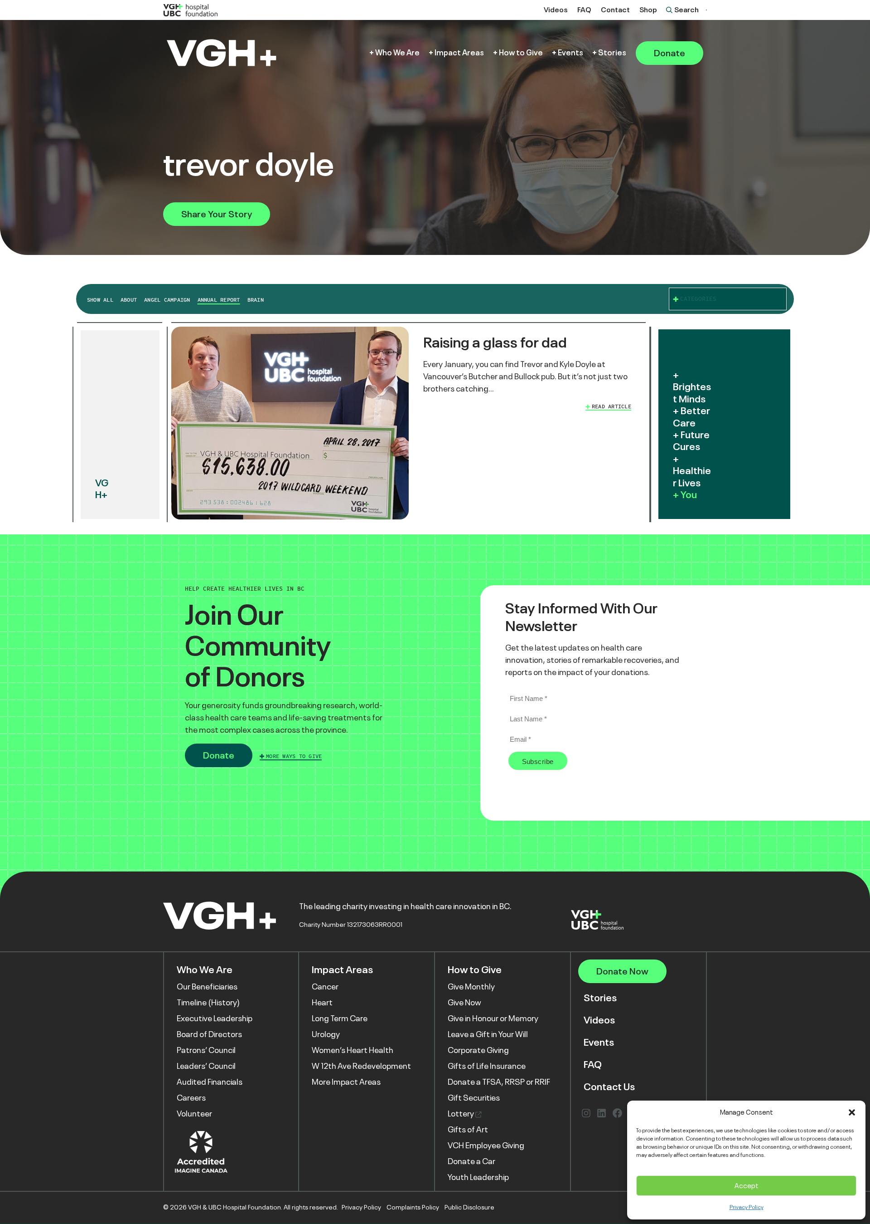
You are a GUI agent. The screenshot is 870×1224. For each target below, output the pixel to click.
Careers (191, 1097)
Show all (100, 300)
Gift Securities (474, 1097)
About (129, 300)
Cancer (325, 986)
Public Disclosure (469, 1207)
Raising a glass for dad (495, 342)
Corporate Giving (478, 1050)
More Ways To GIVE (294, 756)
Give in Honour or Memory (493, 1018)
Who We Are (397, 53)
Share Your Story (216, 214)
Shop (648, 10)
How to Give (521, 53)
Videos (556, 10)
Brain (255, 300)
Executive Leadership (214, 1018)
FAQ (584, 10)
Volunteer (194, 1113)
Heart (322, 1002)
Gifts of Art (468, 1129)
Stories (612, 53)
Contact (615, 10)
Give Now (464, 1002)
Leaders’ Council (206, 1066)
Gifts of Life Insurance (487, 1066)
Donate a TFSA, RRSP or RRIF (499, 1082)
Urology (326, 1034)
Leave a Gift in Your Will (488, 1034)
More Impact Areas (346, 1082)
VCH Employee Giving (486, 1145)
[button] (851, 1112)
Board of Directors (209, 1034)
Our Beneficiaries (207, 986)
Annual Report (219, 300)
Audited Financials (209, 1082)
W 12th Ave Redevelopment (361, 1066)
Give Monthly (471, 986)
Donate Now (622, 971)
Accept (747, 1186)
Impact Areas (459, 53)
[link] (408, 425)
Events (570, 53)
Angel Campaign (167, 300)
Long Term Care (339, 1018)
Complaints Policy (413, 1207)
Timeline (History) (208, 1002)
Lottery (461, 1113)
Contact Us (609, 1086)
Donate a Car (471, 1161)
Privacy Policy (747, 1207)
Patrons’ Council (206, 1050)
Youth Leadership (478, 1177)
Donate (669, 53)
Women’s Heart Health (352, 1050)
